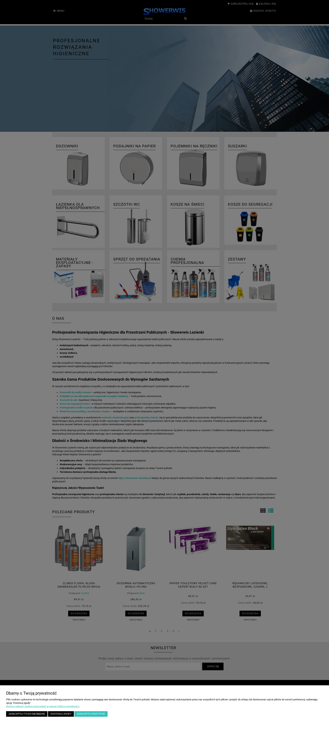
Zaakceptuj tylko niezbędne (27, 714)
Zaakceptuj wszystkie (91, 714)
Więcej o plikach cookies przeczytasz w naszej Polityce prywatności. (43, 706)
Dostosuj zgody (60, 714)
